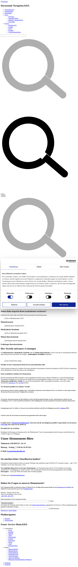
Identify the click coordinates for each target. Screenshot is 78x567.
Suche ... (3, 194)
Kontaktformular (28, 489)
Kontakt (10, 30)
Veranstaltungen (9, 10)
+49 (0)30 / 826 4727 (7, 496)
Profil (10, 530)
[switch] (29, 297)
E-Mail (51, 501)
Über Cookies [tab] (64, 267)
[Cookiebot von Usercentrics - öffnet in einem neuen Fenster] (67, 261)
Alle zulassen (63, 304)
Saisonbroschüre (13, 18)
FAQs (10, 29)
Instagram (7, 563)
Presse (10, 542)
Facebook (7, 564)
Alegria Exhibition (14, 558)
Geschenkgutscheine (14, 32)
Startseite (7, 518)
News (6, 15)
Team (10, 535)
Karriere (10, 539)
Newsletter (11, 22)
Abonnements (9, 11)
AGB (10, 544)
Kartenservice (12, 25)
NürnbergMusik (13, 552)
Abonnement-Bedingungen (17, 475)
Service (7, 23)
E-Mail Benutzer (54, 508)
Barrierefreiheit (12, 546)
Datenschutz (12, 537)
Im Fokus (11, 16)
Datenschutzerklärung (38, 505)
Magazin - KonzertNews (15, 20)
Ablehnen (14, 304)
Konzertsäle (8, 13)
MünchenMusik (13, 549)
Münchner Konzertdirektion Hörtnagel (19, 559)
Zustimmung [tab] (13, 267)
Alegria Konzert (13, 556)
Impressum (11, 540)
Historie (10, 533)
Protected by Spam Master (9, 510)
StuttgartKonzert (13, 554)
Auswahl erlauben (39, 304)
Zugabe (10, 27)
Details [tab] (39, 267)
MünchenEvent (13, 551)
